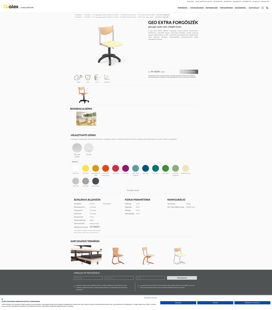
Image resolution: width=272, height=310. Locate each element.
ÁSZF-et (105, 285)
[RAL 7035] (75, 181)
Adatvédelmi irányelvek (150, 297)
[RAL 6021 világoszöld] (175, 168)
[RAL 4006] (125, 168)
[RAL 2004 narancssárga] (105, 168)
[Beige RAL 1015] (185, 168)
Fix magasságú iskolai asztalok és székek (105, 15)
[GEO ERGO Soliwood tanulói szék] (117, 256)
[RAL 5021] (155, 168)
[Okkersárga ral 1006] (95, 168)
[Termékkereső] (266, 6)
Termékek (87, 15)
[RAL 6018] (165, 168)
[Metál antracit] (95, 181)
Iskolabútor (78, 15)
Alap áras (75, 161)
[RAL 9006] (85, 181)
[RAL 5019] (145, 168)
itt (66, 306)
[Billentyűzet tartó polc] (86, 256)
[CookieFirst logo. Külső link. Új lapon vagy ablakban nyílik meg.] (2, 299)
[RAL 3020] (115, 168)
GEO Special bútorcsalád (146, 15)
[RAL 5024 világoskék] (135, 168)
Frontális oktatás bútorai (128, 15)
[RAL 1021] (85, 168)
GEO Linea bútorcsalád (145, 17)
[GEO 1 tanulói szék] (148, 256)
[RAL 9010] (75, 168)
